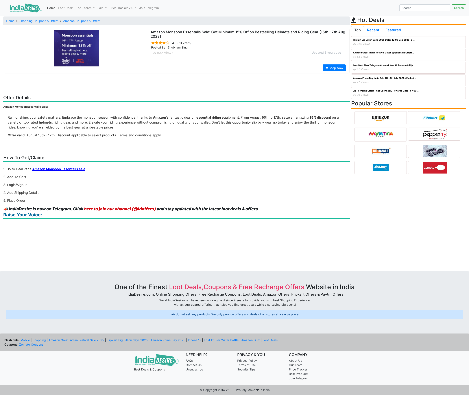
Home (51, 8)
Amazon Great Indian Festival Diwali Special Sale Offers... (384, 52)
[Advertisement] (176, 83)
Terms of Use (246, 365)
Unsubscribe (194, 369)
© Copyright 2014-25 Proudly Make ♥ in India (235, 390)
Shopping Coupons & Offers (38, 21)
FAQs (189, 360)
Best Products (298, 374)
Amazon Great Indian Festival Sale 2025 (76, 340)
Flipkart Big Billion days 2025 (127, 340)
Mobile (25, 340)
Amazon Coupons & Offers (81, 21)
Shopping (39, 340)
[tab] (357, 30)
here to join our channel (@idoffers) (120, 208)
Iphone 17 (194, 340)
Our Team (295, 365)
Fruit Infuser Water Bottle (221, 340)
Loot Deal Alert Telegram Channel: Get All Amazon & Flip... (384, 65)
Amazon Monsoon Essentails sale (58, 169)
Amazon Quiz (250, 340)
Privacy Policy (247, 360)
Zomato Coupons (31, 344)
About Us (295, 360)
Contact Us (194, 365)
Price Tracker (298, 369)
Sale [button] (100, 8)
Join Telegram (149, 8)
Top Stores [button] (84, 8)
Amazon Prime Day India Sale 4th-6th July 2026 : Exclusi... (384, 78)
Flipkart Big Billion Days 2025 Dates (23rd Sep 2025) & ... (384, 39)
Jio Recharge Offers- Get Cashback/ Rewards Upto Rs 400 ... (386, 90)
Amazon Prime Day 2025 (167, 340)
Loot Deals (65, 8)
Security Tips (246, 369)
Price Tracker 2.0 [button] (122, 8)
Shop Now (335, 68)
